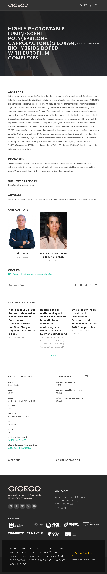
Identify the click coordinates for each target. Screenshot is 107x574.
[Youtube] (34, 506)
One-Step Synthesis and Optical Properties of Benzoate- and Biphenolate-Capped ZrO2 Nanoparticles (84, 318)
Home (71, 43)
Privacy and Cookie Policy (83, 559)
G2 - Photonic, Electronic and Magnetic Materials (30, 274)
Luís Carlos (21, 253)
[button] (51, 355)
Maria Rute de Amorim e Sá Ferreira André (53, 255)
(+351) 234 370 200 (64, 504)
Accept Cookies (83, 552)
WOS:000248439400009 (19, 448)
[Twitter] (22, 506)
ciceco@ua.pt (61, 507)
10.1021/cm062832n (17, 440)
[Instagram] (28, 506)
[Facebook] (16, 506)
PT (85, 5)
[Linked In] (10, 506)
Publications (93, 43)
